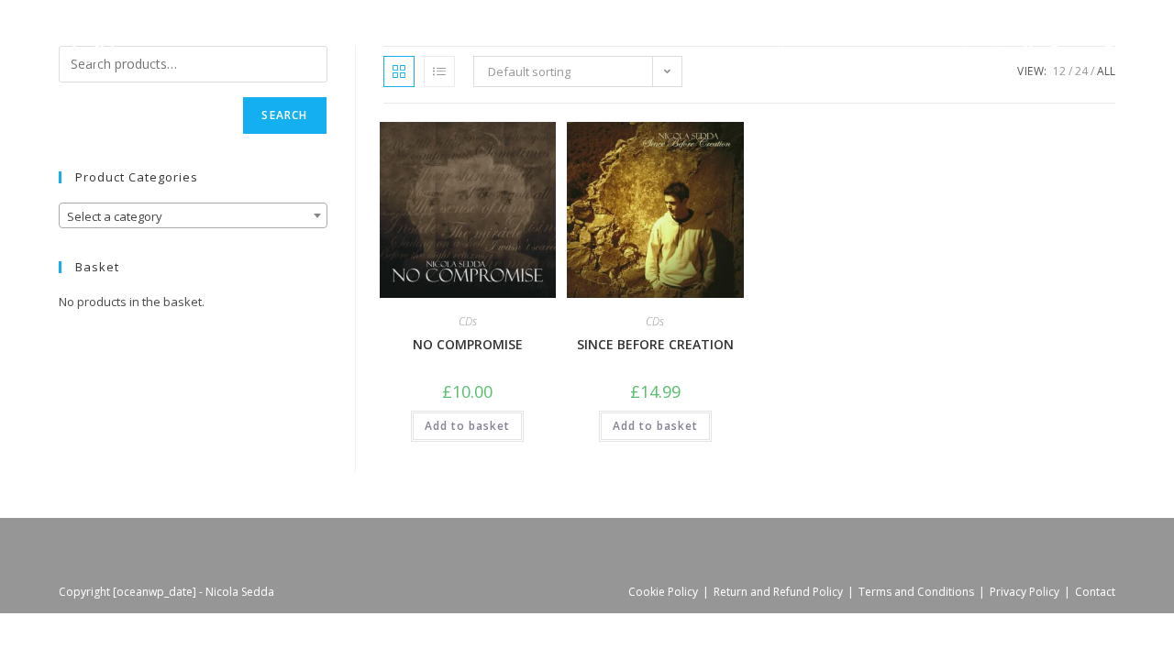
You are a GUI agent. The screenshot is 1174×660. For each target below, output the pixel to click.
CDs (468, 321)
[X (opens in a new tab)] (1000, 41)
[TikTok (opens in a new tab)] (1110, 41)
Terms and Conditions (916, 592)
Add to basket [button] (467, 426)
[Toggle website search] (960, 41)
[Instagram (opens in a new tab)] (1055, 41)
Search (284, 115)
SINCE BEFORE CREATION (655, 344)
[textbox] (193, 216)
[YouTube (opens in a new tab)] (1082, 41)
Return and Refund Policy (778, 592)
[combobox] (193, 215)
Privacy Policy (1024, 592)
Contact (1095, 592)
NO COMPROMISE (468, 344)
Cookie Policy (663, 592)
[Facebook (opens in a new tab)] (1028, 41)
